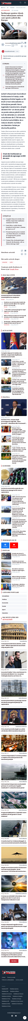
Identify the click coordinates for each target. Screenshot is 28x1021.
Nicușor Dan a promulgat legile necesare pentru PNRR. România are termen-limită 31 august (19, 431)
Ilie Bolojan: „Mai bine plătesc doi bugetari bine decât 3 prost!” (13, 322)
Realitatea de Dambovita (17, 1003)
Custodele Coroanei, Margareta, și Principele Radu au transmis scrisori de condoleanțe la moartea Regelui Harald (19, 459)
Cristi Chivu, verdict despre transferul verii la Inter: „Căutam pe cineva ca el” (15, 227)
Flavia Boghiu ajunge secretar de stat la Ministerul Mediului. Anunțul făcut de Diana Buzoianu (19, 441)
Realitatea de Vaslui (6, 1006)
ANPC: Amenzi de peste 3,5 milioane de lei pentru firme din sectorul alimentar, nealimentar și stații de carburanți (19, 500)
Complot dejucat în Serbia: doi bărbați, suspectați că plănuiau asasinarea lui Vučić (15, 220)
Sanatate (6, 313)
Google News (14, 269)
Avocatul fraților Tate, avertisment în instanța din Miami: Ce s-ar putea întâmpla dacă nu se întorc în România (13, 675)
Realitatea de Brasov (17, 43)
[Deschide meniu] (25, 3)
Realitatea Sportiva (14, 989)
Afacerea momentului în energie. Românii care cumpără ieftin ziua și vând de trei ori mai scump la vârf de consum (19, 523)
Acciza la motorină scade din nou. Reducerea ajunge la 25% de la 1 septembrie (12, 490)
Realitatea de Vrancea (18, 993)
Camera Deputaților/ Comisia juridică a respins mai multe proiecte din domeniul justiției (13, 757)
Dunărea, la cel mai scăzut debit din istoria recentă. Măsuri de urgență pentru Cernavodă (14, 303)
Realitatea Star (5, 991)
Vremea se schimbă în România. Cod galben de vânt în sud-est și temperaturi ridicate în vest (13, 898)
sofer (11, 262)
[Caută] (20, 3)
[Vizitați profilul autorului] (2, 44)
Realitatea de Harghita (17, 996)
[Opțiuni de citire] (24, 1017)
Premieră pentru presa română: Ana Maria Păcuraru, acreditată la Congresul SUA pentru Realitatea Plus (15, 234)
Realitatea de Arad (6, 1003)
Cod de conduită (19, 979)
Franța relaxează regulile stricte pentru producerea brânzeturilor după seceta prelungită (14, 926)
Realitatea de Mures (14, 991)
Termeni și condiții (11, 977)
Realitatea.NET (5, 989)
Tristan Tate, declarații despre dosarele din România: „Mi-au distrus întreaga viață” (15, 242)
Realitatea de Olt (5, 1001)
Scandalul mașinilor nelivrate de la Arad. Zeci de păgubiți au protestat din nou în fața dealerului (18, 391)
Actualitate (12, 7)
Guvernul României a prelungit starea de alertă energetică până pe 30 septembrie (13, 702)
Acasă (4, 7)
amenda (4, 262)
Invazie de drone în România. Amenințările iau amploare (11, 296)
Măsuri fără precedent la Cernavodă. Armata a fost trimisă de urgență (15, 316)
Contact (3, 977)
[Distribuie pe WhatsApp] (22, 46)
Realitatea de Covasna (7, 993)
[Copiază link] (22, 42)
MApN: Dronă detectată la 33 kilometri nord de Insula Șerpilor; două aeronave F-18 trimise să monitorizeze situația (14, 870)
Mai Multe (14, 961)
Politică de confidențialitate (8, 979)
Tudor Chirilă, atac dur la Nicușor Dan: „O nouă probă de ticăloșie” (19, 449)
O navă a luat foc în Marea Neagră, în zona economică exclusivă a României (14, 842)
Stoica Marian (23, 753)
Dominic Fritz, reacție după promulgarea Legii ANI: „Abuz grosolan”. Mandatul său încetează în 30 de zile (14, 422)
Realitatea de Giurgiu (16, 998)
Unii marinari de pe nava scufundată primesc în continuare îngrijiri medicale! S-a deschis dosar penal (13, 786)
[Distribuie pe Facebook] (25, 42)
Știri (7, 7)
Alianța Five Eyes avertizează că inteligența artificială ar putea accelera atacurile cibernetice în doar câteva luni (14, 955)
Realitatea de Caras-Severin (17, 1001)
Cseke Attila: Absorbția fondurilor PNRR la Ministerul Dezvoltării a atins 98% (19, 533)
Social (3, 299)
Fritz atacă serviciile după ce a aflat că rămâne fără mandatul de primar (13, 730)
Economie (6, 319)
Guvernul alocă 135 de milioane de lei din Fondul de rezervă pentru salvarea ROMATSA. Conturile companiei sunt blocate (19, 512)
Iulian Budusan (23, 698)
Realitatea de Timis (6, 998)
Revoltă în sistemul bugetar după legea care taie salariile (15, 310)
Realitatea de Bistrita (6, 996)
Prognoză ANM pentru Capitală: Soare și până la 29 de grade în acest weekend (13, 814)
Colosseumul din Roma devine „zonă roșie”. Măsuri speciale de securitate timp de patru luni (13, 645)
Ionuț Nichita (23, 641)
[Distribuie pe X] (25, 46)
